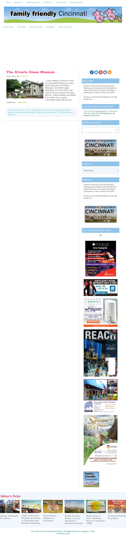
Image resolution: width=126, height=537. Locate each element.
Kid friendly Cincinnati (61, 110)
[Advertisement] (63, 47)
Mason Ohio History (38, 112)
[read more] (22, 102)
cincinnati (47, 110)
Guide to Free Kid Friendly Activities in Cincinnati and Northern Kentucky (31, 519)
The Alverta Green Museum (30, 72)
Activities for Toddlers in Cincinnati (49, 518)
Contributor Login (63, 533)
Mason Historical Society (19, 112)
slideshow (52, 112)
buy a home (101, 111)
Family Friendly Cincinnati (63, 15)
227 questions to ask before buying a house (99, 114)
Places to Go (24, 110)
